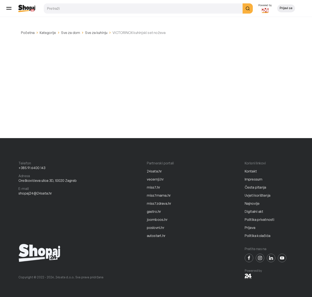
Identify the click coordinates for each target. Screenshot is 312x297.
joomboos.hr (157, 219)
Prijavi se (286, 8)
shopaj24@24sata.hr (35, 193)
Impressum (254, 179)
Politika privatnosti (259, 219)
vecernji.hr (155, 179)
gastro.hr (154, 211)
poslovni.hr (155, 228)
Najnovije (252, 203)
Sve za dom (70, 33)
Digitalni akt (254, 211)
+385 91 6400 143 (31, 168)
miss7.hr (153, 187)
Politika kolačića (257, 236)
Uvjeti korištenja (257, 195)
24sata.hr (154, 171)
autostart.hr (156, 236)
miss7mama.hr (159, 195)
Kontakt (251, 171)
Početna (28, 33)
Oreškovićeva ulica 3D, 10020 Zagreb (47, 180)
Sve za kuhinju (96, 33)
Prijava (250, 228)
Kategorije (48, 33)
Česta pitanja (255, 187)
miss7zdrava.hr (159, 203)
